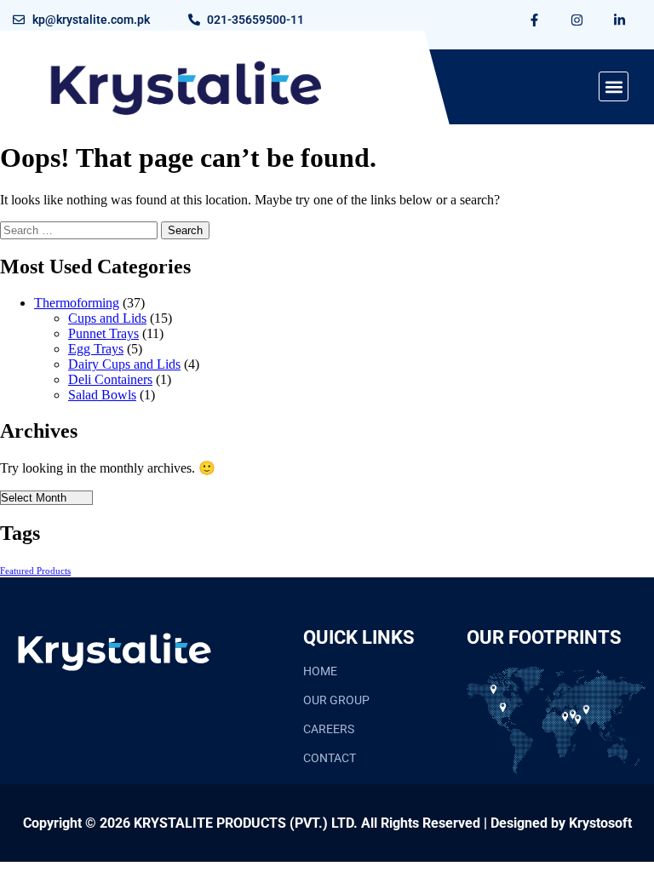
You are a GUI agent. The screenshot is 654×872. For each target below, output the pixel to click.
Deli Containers (110, 379)
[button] (613, 86)
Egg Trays (95, 348)
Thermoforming (76, 302)
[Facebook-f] (535, 19)
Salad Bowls (102, 394)
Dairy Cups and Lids (124, 364)
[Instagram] (577, 19)
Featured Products (35, 571)
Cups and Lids (107, 318)
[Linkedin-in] (620, 19)
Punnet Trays (103, 333)
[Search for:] (80, 229)
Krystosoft (600, 823)
